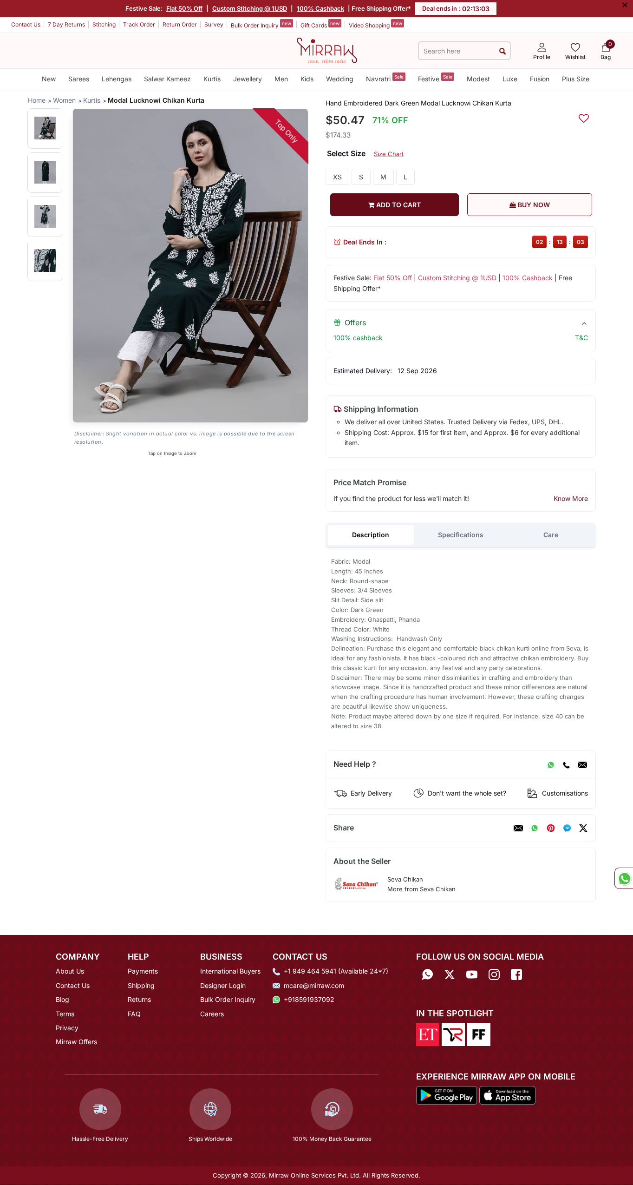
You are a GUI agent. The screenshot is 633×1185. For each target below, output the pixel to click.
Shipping (141, 985)
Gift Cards (319, 24)
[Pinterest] (550, 828)
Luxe (509, 79)
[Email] (582, 764)
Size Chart (389, 154)
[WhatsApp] (550, 764)
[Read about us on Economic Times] (427, 1033)
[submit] (502, 50)
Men (281, 79)
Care (550, 535)
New (49, 79)
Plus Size (575, 79)
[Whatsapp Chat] (623, 878)
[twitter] (583, 828)
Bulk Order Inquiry (261, 24)
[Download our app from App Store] (507, 1094)
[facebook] (567, 828)
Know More (571, 498)
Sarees (78, 79)
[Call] (566, 764)
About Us (70, 971)
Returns (139, 999)
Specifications (460, 535)
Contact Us (25, 24)
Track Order (139, 24)
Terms (65, 1014)
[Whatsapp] (427, 974)
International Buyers (230, 971)
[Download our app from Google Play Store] (446, 1094)
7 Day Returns (66, 24)
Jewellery (247, 79)
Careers (212, 1014)
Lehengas (116, 79)
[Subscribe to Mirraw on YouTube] (472, 974)
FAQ (134, 1014)
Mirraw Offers (76, 1042)
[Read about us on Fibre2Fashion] (478, 1033)
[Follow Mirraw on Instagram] (494, 974)
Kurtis (212, 79)
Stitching (104, 24)
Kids (306, 79)
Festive (435, 78)
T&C (581, 338)
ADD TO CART (397, 205)
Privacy (67, 1028)
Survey (213, 24)
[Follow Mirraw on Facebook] (516, 974)
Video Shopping (375, 24)
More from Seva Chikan (421, 889)
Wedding (339, 79)
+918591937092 (309, 999)
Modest (478, 79)
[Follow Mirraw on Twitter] (449, 974)
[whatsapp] (534, 828)
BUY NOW (533, 205)
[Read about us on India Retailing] (453, 1033)
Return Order (180, 24)
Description (370, 535)
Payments (143, 971)
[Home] (327, 49)
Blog (62, 999)
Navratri (385, 78)
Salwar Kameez (167, 79)
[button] (45, 128)
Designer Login (223, 985)
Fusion (539, 79)
